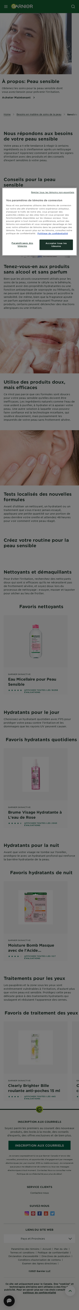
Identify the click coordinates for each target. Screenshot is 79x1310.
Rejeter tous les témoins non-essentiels (52, 192)
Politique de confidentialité (52, 233)
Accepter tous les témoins (56, 244)
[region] (39, 222)
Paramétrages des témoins (22, 244)
